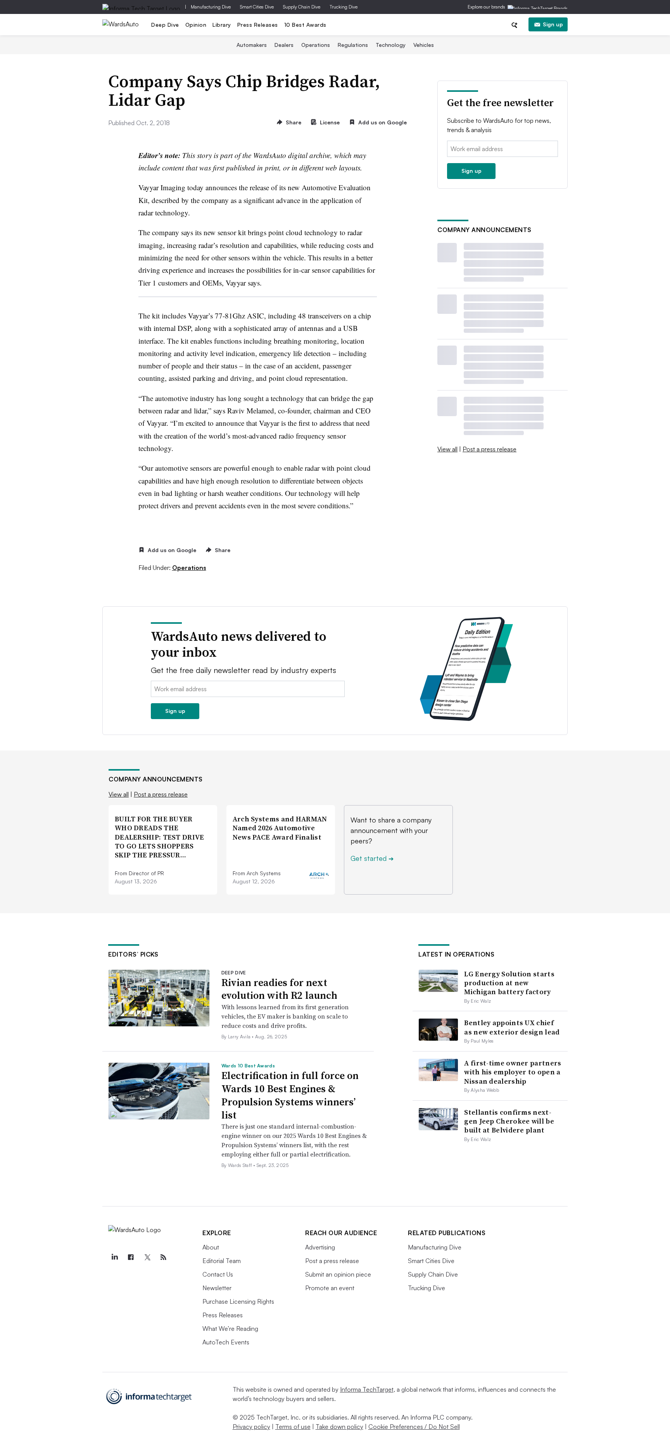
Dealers (284, 44)
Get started (372, 858)
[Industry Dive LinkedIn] (114, 1257)
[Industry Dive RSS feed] (163, 1257)
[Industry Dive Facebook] (131, 1257)
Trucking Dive (343, 7)
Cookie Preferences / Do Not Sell (414, 1426)
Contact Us (217, 1274)
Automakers (252, 44)
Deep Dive (165, 24)
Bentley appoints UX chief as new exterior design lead (511, 1027)
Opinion (196, 24)
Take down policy (339, 1426)
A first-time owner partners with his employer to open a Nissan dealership (512, 1072)
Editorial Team (221, 1261)
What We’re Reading (230, 1328)
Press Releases (257, 24)
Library (221, 24)
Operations (315, 44)
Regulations (353, 44)
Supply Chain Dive (301, 7)
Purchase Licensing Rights (238, 1301)
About (210, 1247)
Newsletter (216, 1288)
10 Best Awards (305, 24)
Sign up (553, 24)
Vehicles (423, 44)
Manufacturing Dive (211, 7)
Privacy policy (251, 1426)
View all (447, 449)
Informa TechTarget (367, 1389)
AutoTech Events (225, 1342)
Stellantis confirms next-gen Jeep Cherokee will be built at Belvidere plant (509, 1121)
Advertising (320, 1247)
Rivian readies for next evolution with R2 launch (279, 989)
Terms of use (293, 1426)
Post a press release (489, 449)
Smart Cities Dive (257, 7)
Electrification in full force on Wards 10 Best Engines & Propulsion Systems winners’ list (290, 1095)
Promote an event (329, 1288)
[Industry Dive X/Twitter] (147, 1257)
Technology (391, 44)
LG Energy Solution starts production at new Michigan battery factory (509, 983)
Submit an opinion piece (338, 1274)
